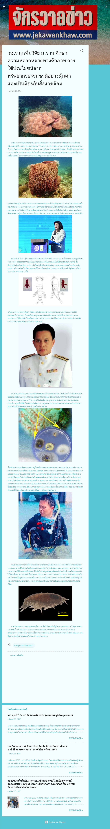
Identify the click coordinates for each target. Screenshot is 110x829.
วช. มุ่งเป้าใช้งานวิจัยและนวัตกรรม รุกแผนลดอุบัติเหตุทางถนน (40, 715)
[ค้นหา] (106, 7)
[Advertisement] (99, 85)
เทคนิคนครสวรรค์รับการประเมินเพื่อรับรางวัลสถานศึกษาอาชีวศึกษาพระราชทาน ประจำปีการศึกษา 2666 (37, 748)
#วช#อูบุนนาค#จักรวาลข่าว (24, 645)
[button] (81, 51)
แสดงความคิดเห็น (16, 655)
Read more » (76, 738)
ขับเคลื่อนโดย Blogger (56, 822)
